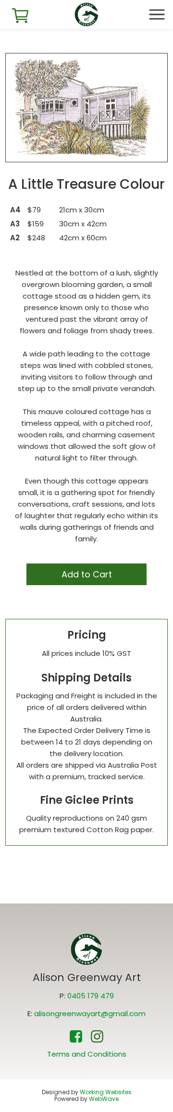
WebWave (104, 1099)
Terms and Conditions (86, 1054)
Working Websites (106, 1092)
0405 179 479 (90, 996)
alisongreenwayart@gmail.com (90, 1013)
